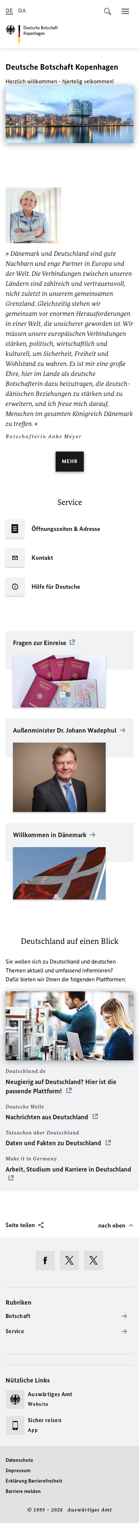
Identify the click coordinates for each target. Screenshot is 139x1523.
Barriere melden (23, 1491)
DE (9, 10)
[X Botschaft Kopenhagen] (72, 1260)
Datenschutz (19, 1460)
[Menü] (125, 11)
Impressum (18, 1470)
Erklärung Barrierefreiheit (34, 1481)
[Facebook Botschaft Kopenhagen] (48, 1260)
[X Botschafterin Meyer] (96, 1260)
